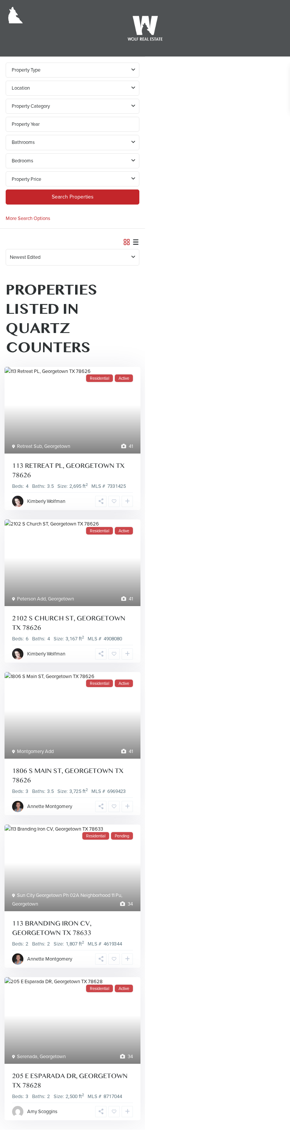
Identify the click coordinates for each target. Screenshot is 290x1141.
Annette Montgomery (49, 806)
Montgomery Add (35, 751)
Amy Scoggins (42, 1111)
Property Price (26, 179)
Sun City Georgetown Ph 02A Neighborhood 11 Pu (69, 895)
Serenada (27, 1056)
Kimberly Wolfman (46, 501)
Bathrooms (23, 142)
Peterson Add (31, 598)
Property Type (26, 69)
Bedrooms (22, 160)
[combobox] (72, 88)
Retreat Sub (29, 446)
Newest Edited (25, 257)
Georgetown (57, 446)
